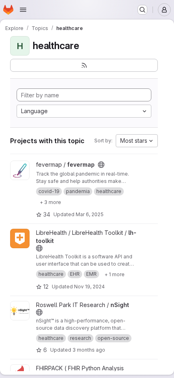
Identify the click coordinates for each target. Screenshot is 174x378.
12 (46, 286)
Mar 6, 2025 (90, 214)
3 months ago (88, 350)
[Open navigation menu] (23, 9)
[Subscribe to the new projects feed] (84, 65)
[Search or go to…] (142, 10)
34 (46, 214)
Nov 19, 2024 (89, 287)
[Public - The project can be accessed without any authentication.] (101, 164)
